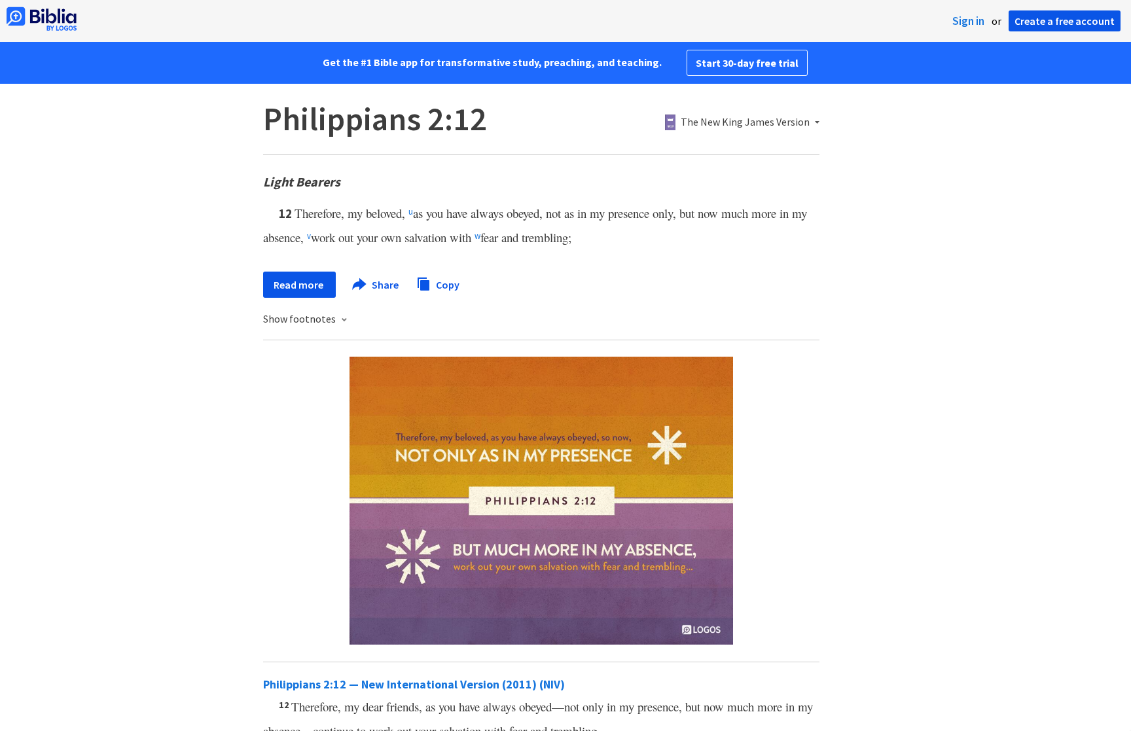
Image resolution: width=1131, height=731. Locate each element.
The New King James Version (745, 122)
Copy (446, 284)
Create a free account (1064, 20)
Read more (299, 284)
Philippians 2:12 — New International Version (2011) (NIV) (414, 684)
